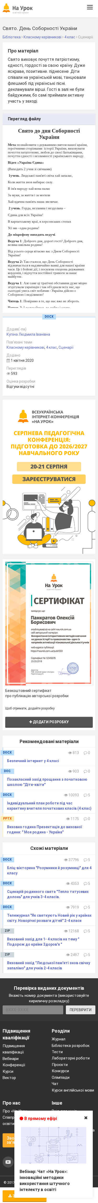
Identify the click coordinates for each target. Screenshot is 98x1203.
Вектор (9, 1077)
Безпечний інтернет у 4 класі (33, 761)
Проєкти (60, 1064)
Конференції (14, 1065)
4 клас (51, 347)
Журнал (58, 1039)
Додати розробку (50, 722)
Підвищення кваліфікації (14, 1049)
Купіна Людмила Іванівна (28, 334)
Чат (55, 1083)
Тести (57, 1052)
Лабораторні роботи (71, 1058)
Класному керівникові (25, 347)
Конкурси (60, 1071)
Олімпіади (61, 1077)
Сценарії (66, 347)
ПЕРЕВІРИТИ (80, 1010)
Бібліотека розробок (71, 1045)
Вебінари (11, 1058)
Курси (8, 1071)
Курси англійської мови (73, 1090)
